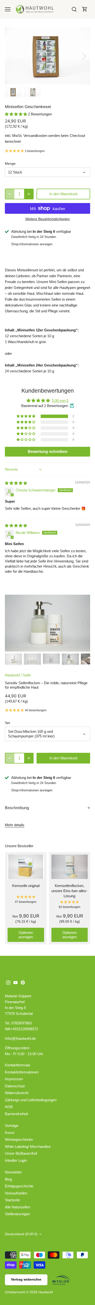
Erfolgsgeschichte (19, 1186)
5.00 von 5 (60, 400)
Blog (8, 1179)
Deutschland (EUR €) (21, 1234)
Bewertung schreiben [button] (47, 451)
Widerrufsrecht (16, 1093)
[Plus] (28, 194)
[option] (47, 55)
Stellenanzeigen (17, 1214)
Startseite (12, 1200)
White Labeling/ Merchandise (28, 1146)
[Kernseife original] (26, 867)
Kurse (9, 1133)
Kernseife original (25, 886)
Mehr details (14, 825)
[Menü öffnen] (7, 9)
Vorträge (11, 1125)
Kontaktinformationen (21, 1072)
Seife (27, 675)
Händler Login (16, 1160)
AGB (9, 1107)
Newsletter (13, 1172)
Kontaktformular (17, 1065)
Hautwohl (12, 675)
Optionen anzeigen (26, 934)
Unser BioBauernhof (21, 1153)
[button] (16, 114)
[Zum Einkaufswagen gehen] (85, 9)
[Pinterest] (23, 982)
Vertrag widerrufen (26, 1279)
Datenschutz (15, 1086)
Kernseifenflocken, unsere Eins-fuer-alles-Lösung (69, 891)
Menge (10, 163)
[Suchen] (74, 9)
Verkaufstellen (16, 1193)
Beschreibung (17, 808)
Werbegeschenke (19, 1139)
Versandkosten (35, 135)
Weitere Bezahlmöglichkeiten (47, 219)
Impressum (14, 1079)
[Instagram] (8, 982)
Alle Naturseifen (17, 1207)
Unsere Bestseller (19, 846)
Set (7, 723)
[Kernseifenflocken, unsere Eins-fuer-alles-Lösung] (69, 867)
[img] (16, 483)
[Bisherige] (11, 56)
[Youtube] (15, 982)
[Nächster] (84, 56)
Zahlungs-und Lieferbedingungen (31, 1100)
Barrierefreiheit (16, 1114)
